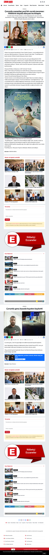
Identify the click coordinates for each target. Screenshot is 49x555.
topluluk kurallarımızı (16, 223)
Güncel (5, 5)
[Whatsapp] (30, 520)
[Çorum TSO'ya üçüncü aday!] (14, 180)
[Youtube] (28, 520)
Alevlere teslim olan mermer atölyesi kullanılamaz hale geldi (28, 271)
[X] (21, 520)
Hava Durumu (29, 535)
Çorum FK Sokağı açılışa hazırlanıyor (23, 259)
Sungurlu (15, 257)
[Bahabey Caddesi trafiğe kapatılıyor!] (34, 180)
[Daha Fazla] (12, 47)
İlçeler (17, 5)
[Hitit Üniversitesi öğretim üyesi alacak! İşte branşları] (34, 165)
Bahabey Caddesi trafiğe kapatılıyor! (33, 187)
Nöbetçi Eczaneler (8, 535)
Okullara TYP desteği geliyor (11, 201)
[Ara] (42, 1)
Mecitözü (16, 281)
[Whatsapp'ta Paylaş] (9, 47)
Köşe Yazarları (33, 5)
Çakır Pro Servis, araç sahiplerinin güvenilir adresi (26, 265)
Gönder (7, 219)
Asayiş (15, 269)
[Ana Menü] (44, 1)
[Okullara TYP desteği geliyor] (14, 195)
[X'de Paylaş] (7, 47)
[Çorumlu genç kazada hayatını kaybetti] (24, 323)
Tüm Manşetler (29, 541)
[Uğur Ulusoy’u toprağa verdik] (14, 165)
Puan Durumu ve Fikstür (9, 541)
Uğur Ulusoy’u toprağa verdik (11, 171)
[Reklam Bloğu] (24, 241)
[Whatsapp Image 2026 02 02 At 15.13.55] (23, 113)
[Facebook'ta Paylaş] (5, 47)
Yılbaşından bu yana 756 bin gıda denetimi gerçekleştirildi (28, 277)
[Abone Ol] (44, 47)
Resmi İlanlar (11, 5)
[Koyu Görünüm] (40, 1)
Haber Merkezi (7, 339)
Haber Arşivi (29, 544)
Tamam (44, 553)
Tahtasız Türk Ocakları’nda (31, 201)
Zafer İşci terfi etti (19, 283)
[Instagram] (23, 520)
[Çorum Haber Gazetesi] (8, 2)
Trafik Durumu (29, 538)
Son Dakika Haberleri (9, 544)
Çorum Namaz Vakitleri (9, 538)
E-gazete (26, 5)
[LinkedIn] (26, 520)
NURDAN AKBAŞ (8, 49)
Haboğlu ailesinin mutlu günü (21, 289)
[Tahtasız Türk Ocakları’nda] (34, 195)
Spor (21, 5)
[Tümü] (43, 253)
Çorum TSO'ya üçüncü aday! (11, 187)
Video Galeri (41, 5)
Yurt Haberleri (40, 522)
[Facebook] (19, 520)
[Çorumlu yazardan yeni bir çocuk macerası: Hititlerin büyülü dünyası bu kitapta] (24, 33)
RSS (13, 549)
